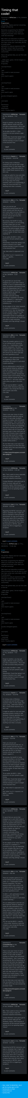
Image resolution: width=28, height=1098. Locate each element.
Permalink (22, 114)
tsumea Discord (7, 1091)
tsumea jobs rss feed (8, 1089)
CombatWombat (7, 408)
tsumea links (6, 1092)
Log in (7, 147)
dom (12, 504)
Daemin (13, 156)
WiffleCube (12, 17)
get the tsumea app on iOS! (10, 1087)
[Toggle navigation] (3, 2)
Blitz (12, 200)
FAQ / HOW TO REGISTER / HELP (12, 1085)
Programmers (5, 23)
